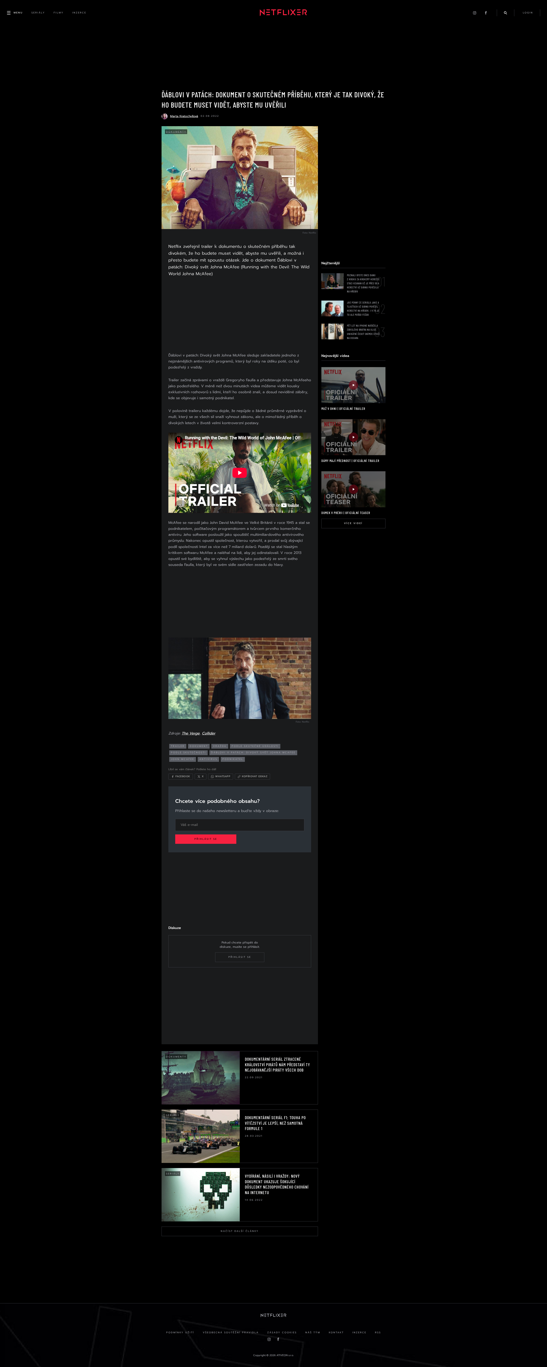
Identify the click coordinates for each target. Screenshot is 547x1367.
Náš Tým (312, 1332)
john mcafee (182, 759)
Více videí (353, 523)
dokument (199, 746)
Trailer (178, 746)
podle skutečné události (255, 746)
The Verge (191, 733)
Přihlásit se (205, 839)
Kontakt (336, 1332)
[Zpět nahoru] (535, 1355)
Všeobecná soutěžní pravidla (231, 1332)
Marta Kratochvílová (184, 116)
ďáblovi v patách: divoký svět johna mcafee (253, 752)
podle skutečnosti (188, 752)
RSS (378, 1332)
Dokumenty (176, 132)
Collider (208, 733)
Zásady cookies (282, 1332)
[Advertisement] (239, 315)
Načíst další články (240, 1231)
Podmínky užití (180, 1332)
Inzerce (359, 1332)
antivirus (208, 759)
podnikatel (232, 759)
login (528, 13)
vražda (219, 746)
